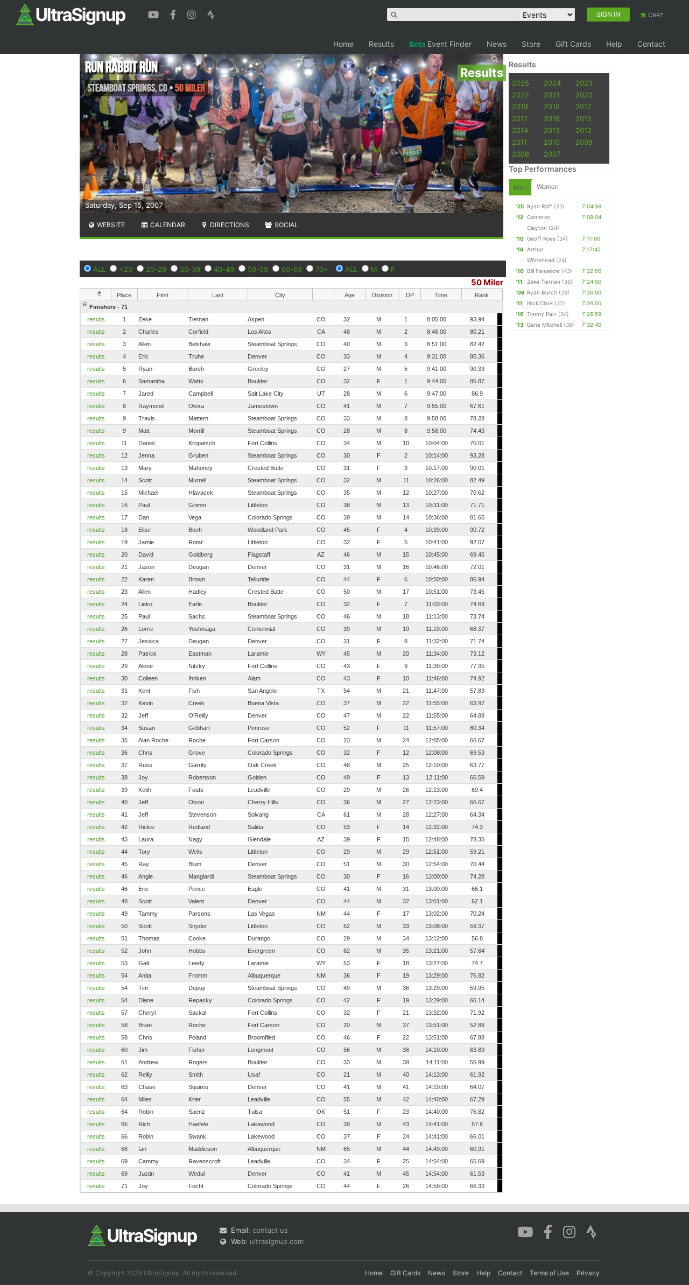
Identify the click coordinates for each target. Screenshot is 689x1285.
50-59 (258, 269)
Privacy (588, 1273)
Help (614, 43)
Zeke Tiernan (543, 281)
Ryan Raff (539, 206)
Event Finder (440, 43)
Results (381, 43)
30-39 (190, 269)
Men (520, 188)
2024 (552, 83)
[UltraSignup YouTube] (155, 13)
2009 (584, 142)
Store (531, 43)
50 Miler (487, 282)
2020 (584, 94)
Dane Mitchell (544, 324)
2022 (520, 94)
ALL (99, 269)
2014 (520, 130)
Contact (651, 43)
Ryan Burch (542, 292)
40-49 (224, 269)
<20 (125, 269)
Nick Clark (540, 303)
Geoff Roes (541, 238)
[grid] (291, 746)
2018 (552, 106)
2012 (583, 130)
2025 (520, 83)
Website (110, 225)
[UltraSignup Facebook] (174, 13)
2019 (520, 106)
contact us (270, 1230)
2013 (552, 130)
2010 (552, 142)
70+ (321, 269)
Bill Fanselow (543, 271)
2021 (552, 94)
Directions (228, 225)
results (96, 319)
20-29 (156, 269)
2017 (583, 106)
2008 (520, 154)
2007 (552, 154)
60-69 (292, 269)
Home (343, 43)
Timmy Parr (542, 314)
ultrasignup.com (277, 1241)
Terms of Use (549, 1273)
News (497, 43)
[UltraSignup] (70, 14)
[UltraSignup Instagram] (193, 13)
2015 (583, 118)
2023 (584, 83)
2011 (519, 142)
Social (285, 225)
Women (548, 186)
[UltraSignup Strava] (211, 13)
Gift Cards (573, 43)
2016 (552, 118)
